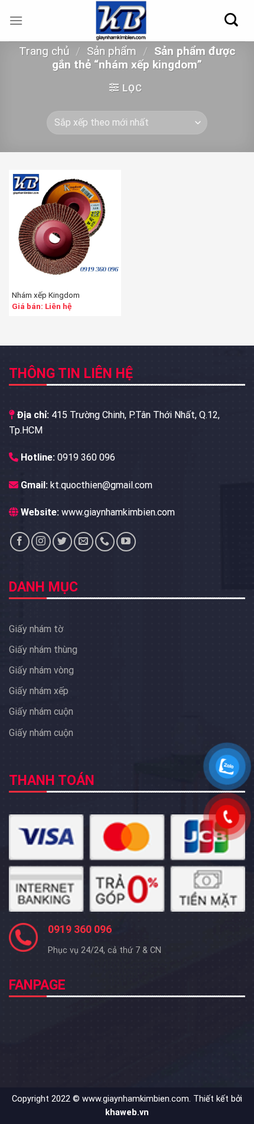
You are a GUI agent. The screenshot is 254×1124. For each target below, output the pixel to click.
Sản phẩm (111, 51)
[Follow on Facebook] (20, 541)
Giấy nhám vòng (41, 670)
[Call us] (105, 541)
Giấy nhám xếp (39, 690)
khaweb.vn (127, 1112)
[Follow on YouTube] (126, 541)
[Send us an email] (83, 541)
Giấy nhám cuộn (41, 711)
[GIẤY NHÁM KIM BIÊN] (121, 20)
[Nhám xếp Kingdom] (65, 226)
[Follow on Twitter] (62, 541)
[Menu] (16, 20)
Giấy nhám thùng (43, 649)
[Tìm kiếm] (231, 20)
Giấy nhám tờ (36, 629)
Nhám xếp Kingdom (46, 295)
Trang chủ (44, 51)
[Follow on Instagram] (41, 541)
